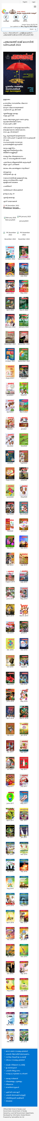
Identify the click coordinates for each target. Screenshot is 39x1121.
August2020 (10, 480)
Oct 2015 (10, 974)
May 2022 (23, 293)
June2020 (10, 497)
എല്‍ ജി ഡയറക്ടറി (13, 1092)
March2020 (24, 514)
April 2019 (10, 616)
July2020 (24, 480)
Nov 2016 (24, 854)
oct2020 (10, 463)
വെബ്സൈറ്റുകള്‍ (12, 1087)
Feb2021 (10, 429)
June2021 (10, 395)
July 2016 (24, 889)
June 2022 (10, 293)
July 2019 (24, 582)
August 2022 (10, 276)
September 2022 (24, 259)
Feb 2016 (10, 940)
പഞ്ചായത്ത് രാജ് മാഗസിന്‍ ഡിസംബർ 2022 (18, 35)
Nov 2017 (24, 752)
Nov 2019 (24, 548)
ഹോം (5, 33)
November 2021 (24, 344)
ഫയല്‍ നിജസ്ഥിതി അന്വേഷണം (17, 1054)
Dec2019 (10, 548)
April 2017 (10, 820)
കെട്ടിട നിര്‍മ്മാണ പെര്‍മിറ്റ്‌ (15, 1065)
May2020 (24, 497)
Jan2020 (24, 531)
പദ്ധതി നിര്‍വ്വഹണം (13, 1071)
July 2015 (24, 991)
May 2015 (23, 1008)
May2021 (24, 395)
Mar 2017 (23, 820)
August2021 (10, 378)
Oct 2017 (10, 769)
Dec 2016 (10, 854)
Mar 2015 (23, 1025)
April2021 (10, 412)
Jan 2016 (24, 940)
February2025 (10, 220)
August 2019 (10, 582)
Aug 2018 (10, 684)
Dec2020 (10, 446)
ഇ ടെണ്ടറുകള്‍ (11, 1068)
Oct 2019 (10, 565)
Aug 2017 (10, 786)
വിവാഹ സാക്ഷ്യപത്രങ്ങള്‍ (15, 1060)
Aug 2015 (10, 991)
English (25, 2)
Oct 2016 (10, 871)
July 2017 (24, 786)
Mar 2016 (23, 923)
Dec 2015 (10, 957)
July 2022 (24, 276)
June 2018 (10, 701)
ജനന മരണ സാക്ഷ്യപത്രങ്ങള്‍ (17, 1051)
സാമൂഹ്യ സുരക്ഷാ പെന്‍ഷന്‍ (16, 1074)
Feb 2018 (10, 735)
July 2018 (24, 684)
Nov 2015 (24, 957)
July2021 (24, 378)
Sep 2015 (24, 974)
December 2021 (10, 344)
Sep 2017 (24, 769)
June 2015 (10, 1008)
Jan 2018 (24, 735)
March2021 (24, 412)
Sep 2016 (24, 871)
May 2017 (23, 803)
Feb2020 (10, 531)
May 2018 (23, 701)
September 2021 (24, 361)
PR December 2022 (12, 206)
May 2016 (23, 906)
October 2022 (10, 259)
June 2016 (10, 906)
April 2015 (10, 1025)
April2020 (10, 514)
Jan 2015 (24, 1042)
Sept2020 (24, 463)
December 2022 (10, 239)
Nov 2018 (24, 650)
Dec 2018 (10, 650)
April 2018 (10, 718)
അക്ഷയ (9, 1101)
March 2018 (24, 718)
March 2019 (24, 616)
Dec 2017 (10, 752)
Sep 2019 (24, 565)
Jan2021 (24, 429)
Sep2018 (24, 667)
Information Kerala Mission (21, 1115)
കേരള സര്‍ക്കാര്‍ (12, 1079)
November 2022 (24, 239)
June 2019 (10, 599)
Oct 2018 (10, 667)
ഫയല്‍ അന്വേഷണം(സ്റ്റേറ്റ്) (15, 1095)
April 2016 (10, 923)
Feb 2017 (10, 837)
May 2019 (23, 599)
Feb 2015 (10, 1042)
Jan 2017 (24, 837)
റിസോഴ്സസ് (13, 33)
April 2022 (10, 310)
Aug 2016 (10, 889)
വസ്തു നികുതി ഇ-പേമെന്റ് (16, 1057)
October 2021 (10, 361)
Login (33, 2)
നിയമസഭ (9, 1084)
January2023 (23, 221)
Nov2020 (24, 446)
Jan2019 (24, 633)
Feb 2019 (10, 633)
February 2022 (10, 327)
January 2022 (24, 327)
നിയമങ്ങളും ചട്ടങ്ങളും (14, 1082)
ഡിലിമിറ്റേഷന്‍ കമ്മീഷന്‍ (15, 1098)
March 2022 (24, 310)
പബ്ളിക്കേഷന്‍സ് (25, 33)
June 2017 (10, 803)
